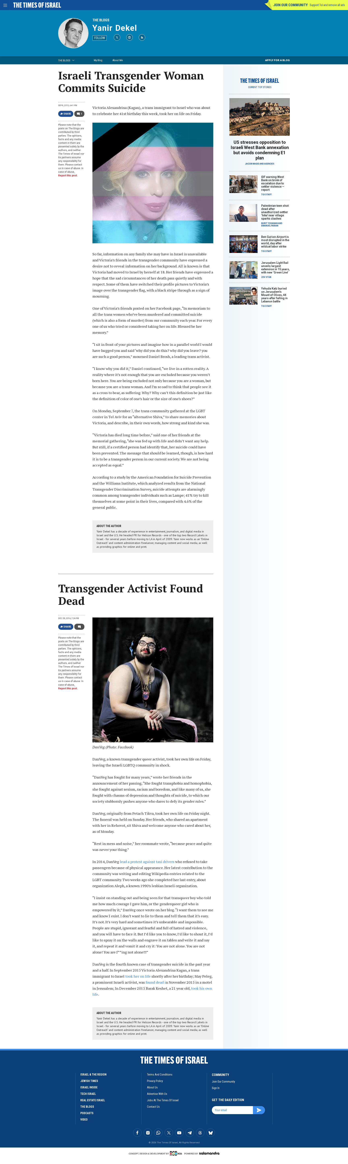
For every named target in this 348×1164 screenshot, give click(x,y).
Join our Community (290, 5)
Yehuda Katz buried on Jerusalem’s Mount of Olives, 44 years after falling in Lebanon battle (274, 295)
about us (152, 1087)
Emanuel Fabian (269, 226)
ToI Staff (266, 194)
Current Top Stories (259, 87)
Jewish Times (89, 1081)
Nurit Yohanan (269, 223)
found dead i (156, 982)
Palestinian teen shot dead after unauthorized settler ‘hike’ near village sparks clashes (275, 212)
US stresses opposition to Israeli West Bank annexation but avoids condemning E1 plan (260, 150)
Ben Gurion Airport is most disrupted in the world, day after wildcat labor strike (275, 241)
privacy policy (155, 1081)
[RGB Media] (176, 1153)
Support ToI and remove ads (327, 5)
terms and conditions (159, 1074)
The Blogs (100, 20)
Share (67, 113)
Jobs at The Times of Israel (163, 1100)
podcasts (86, 1113)
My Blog (98, 60)
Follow (99, 38)
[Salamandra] (209, 1153)
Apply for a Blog (277, 60)
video (84, 1119)
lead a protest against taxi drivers (147, 861)
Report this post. (68, 175)
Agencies (269, 164)
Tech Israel (88, 1093)
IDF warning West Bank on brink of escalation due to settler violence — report (272, 183)
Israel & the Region (93, 1074)
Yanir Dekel (114, 28)
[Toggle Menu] (5, 5)
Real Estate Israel (92, 1100)
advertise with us (157, 1093)
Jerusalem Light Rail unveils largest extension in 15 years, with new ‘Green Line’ (275, 267)
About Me (117, 60)
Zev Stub (266, 277)
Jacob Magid (252, 164)
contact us (153, 1106)
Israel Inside (88, 1087)
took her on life (138, 976)
